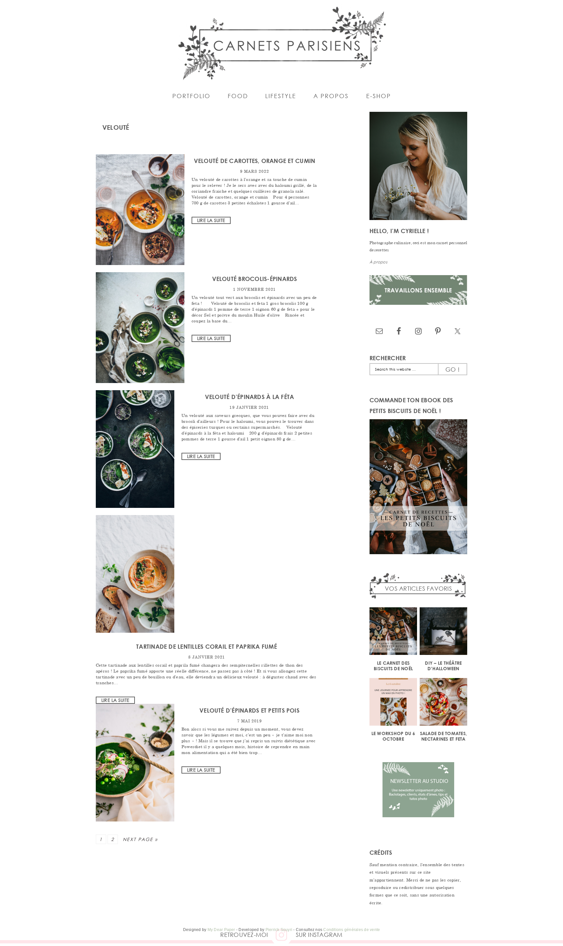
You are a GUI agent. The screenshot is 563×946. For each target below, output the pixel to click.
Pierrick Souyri (279, 929)
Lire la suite (211, 220)
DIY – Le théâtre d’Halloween (443, 665)
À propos (378, 261)
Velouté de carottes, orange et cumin (254, 160)
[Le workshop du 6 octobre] (393, 703)
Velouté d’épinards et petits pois (249, 710)
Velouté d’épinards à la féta (249, 396)
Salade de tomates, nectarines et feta (443, 736)
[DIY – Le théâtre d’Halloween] (443, 632)
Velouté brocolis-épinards (254, 278)
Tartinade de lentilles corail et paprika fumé (206, 646)
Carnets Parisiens (281, 42)
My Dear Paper (221, 929)
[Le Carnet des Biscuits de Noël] (393, 632)
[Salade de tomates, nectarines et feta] (443, 703)
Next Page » (140, 839)
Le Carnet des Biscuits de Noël (393, 665)
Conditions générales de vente (351, 929)
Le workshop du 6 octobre (393, 736)
